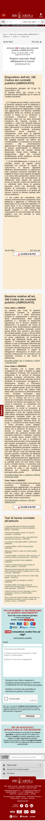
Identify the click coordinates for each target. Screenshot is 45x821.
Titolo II (15, 37)
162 (16, 216)
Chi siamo (24, 798)
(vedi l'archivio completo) (23, 638)
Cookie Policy (15, 798)
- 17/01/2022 (19, 565)
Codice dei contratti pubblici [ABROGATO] (23, 34)
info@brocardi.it (20, 796)
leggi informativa (34, 685)
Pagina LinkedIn (31, 805)
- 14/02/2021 (21, 538)
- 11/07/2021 (22, 556)
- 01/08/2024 (22, 599)
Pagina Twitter (26, 805)
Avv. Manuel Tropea (30, 788)
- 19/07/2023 (21, 586)
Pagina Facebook (21, 805)
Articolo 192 (25, 37)
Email (5, 642)
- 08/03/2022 (22, 571)
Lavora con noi (22, 801)
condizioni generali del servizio (18, 683)
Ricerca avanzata (42, 22)
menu (3, 15)
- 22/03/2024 (21, 592)
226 (24, 92)
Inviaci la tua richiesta (11, 740)
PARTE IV (6, 37)
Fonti (4, 34)
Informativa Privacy (33, 796)
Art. (9, 42)
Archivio (31, 798)
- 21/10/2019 (19, 533)
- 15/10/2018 (20, 528)
